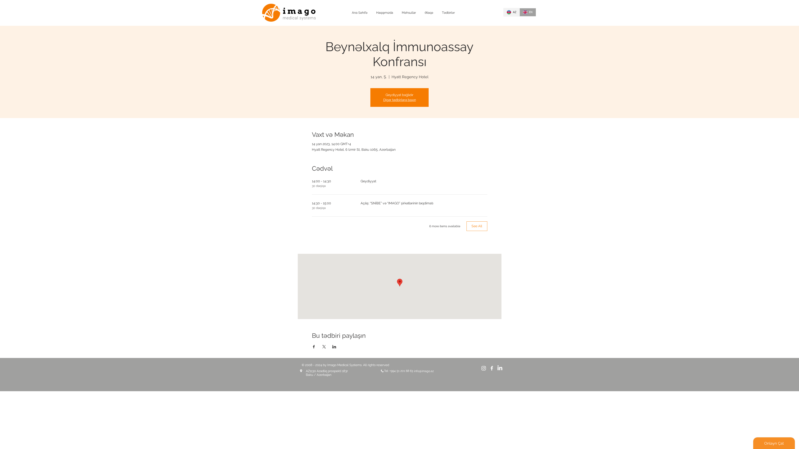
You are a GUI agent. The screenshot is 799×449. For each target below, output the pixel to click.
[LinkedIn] (500, 368)
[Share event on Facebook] (314, 346)
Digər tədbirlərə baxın (399, 100)
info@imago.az (424, 371)
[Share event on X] (324, 346)
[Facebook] (492, 368)
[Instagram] (484, 368)
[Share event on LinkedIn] (334, 346)
